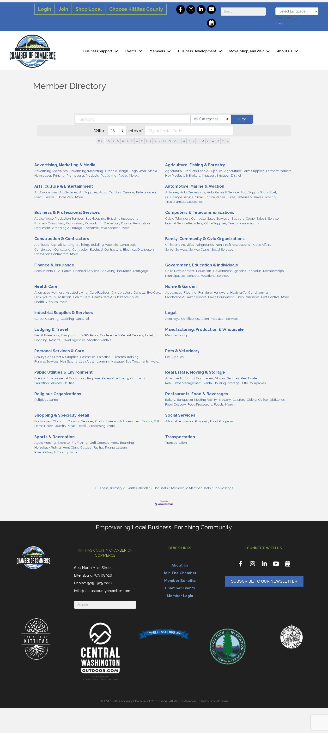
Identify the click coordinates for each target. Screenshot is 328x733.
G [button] (137, 140)
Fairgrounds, (205, 244)
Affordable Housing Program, (187, 421)
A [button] (109, 140)
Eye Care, (154, 292)
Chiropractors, (122, 292)
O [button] (175, 140)
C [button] (118, 140)
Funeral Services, (46, 361)
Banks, (67, 271)
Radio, (123, 175)
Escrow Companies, (199, 378)
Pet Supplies (174, 357)
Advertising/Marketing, (86, 171)
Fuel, (273, 192)
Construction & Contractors (61, 238)
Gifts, (157, 421)
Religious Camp (46, 399)
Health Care (46, 286)
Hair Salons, (69, 361)
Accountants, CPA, (47, 271)
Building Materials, (104, 244)
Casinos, (129, 192)
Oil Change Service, (179, 197)
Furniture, (205, 292)
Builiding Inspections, (123, 218)
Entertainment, (147, 192)
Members (157, 51)
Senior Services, (176, 249)
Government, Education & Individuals (201, 265)
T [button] (198, 140)
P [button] (179, 140)
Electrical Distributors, (139, 249)
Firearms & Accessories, (123, 421)
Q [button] (184, 140)
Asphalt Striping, (63, 244)
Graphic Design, (117, 171)
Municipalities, (175, 275)
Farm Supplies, (254, 171)
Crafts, (99, 421)
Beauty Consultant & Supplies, (56, 357)
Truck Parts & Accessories (183, 201)
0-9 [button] (100, 140)
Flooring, (190, 292)
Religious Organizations (57, 394)
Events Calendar (138, 488)
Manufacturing (176, 335)
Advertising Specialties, (51, 171)
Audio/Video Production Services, (59, 218)
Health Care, (82, 297)
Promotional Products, (83, 175)
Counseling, (75, 223)
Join (63, 9)
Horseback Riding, (47, 447)
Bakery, (170, 399)
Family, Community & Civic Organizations (205, 238)
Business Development (197, 51)
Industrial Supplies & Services (63, 312)
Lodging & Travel (51, 329)
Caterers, (238, 399)
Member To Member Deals (191, 488)
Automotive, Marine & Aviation (194, 186)
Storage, (234, 383)
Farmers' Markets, (279, 171)
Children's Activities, (179, 244)
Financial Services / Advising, (94, 271)
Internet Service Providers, (184, 223)
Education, (204, 271)
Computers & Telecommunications (199, 212)
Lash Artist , (87, 361)
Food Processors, (200, 404)
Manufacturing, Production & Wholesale (204, 329)
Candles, (115, 192)
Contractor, (80, 249)
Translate (293, 23)
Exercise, (64, 442)
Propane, (93, 378)
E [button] (127, 140)
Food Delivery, (175, 404)
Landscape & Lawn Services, (186, 297)
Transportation (180, 437)
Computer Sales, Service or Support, (217, 218)
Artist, (103, 192)
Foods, (219, 404)
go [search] (244, 119)
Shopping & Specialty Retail (61, 415)
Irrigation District (229, 175)
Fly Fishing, (80, 442)
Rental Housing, (215, 383)
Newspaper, (43, 175)
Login (44, 9)
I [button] (146, 140)
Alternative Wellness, (49, 292)
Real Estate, (249, 378)
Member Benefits (180, 581)
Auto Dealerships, (193, 192)
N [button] (170, 140)
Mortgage (140, 271)
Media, (153, 171)
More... (134, 175)
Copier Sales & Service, (262, 218)
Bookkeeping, (95, 218)
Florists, (147, 421)
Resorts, (55, 340)
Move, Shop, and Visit (246, 51)
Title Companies (253, 383)
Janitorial (82, 318)
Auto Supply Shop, (254, 192)
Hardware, (221, 292)
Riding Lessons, (116, 447)
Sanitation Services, (48, 383)
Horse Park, (65, 197)
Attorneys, (172, 318)
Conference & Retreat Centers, (122, 335)
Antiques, (172, 192)
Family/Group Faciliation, (53, 297)
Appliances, (173, 292)
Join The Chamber (179, 573)
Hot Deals (160, 488)
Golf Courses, (99, 442)
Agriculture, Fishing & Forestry (195, 165)
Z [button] (228, 140)
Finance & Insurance (54, 265)
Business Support (97, 51)
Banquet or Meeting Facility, (197, 399)
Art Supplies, (88, 192)
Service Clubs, (199, 249)
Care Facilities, (100, 292)
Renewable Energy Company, (124, 378)
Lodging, (41, 340)
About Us (284, 51)
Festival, (50, 197)
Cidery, (252, 399)
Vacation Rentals (99, 340)
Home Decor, (44, 426)
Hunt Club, (71, 447)
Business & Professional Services (67, 212)
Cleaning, (68, 318)
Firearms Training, (126, 357)
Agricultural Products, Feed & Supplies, (194, 171)
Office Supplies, (215, 223)
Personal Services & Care (59, 351)
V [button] (208, 140)
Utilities (68, 383)
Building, (83, 244)
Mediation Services (224, 318)
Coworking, (93, 223)
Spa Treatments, (137, 361)
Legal (170, 312)
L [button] (159, 140)
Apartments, (174, 378)
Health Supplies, (46, 302)
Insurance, (124, 271)
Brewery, (225, 399)
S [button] (193, 140)
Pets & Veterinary (182, 351)
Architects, (41, 244)
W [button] (213, 140)
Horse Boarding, (123, 442)
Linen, (240, 297)
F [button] (132, 140)
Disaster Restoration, (136, 223)
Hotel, (149, 335)
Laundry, (103, 361)
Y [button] (223, 140)
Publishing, (109, 175)
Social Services (222, 249)
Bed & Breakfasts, (47, 335)
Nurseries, (253, 297)
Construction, (129, 244)
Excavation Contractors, (51, 254)
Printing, (59, 175)
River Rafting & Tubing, (51, 452)
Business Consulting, (49, 223)
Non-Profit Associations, (233, 244)
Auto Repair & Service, (223, 192)
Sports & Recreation (54, 437)
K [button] (155, 140)
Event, (38, 197)
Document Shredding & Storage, (58, 228)
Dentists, (140, 292)
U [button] (203, 140)
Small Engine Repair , (211, 197)
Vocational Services (215, 275)
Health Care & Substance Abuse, (116, 297)
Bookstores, (42, 421)
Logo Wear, (138, 171)
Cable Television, (177, 218)
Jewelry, (61, 426)
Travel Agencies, (74, 340)
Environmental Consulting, (66, 378)
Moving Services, (227, 378)
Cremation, (111, 223)
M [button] (164, 140)
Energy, (39, 378)
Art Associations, (46, 192)
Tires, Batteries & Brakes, (245, 197)
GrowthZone (219, 701)
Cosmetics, (88, 357)
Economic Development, (102, 228)
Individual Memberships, (266, 271)
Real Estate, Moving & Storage (195, 372)
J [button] (150, 140)
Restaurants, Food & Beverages (196, 394)
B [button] (113, 140)
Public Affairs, (262, 244)
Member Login (180, 596)
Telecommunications (243, 223)
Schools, (193, 275)
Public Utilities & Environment (63, 372)
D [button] (123, 140)
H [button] (142, 140)
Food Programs (221, 421)
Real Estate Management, (183, 383)
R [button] (188, 140)
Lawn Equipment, (221, 297)
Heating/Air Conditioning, (249, 292)
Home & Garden (181, 286)
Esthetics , (104, 357)
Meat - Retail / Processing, (87, 426)
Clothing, (59, 421)
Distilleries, (277, 399)
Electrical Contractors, (106, 249)
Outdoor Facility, (92, 447)
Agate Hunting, (45, 442)
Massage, (117, 361)
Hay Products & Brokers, (183, 175)
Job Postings (223, 488)
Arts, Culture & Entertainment (63, 186)
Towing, (270, 197)
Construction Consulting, (52, 249)
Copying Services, (80, 421)
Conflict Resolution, (195, 318)
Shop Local (89, 9)
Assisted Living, (77, 292)
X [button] (218, 140)
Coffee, (263, 399)
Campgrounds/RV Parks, (80, 335)
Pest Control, (270, 297)
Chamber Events (180, 588)
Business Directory (108, 488)
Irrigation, (209, 175)
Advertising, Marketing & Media (64, 165)
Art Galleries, (68, 192)
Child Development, (180, 271)
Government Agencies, (230, 271)
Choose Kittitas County (136, 9)
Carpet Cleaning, (46, 318)
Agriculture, (233, 171)
